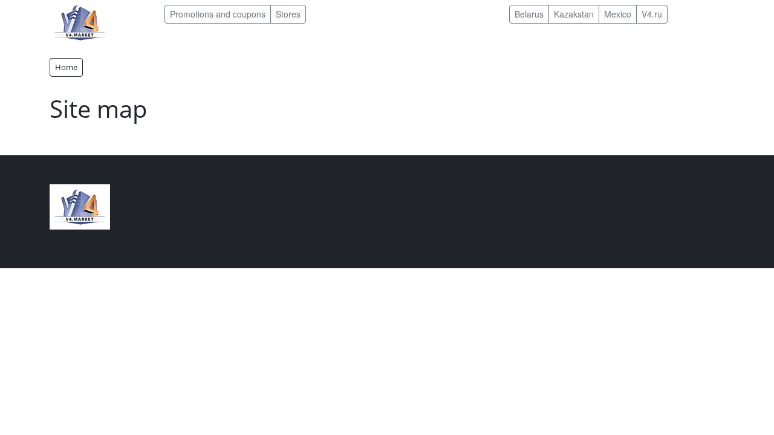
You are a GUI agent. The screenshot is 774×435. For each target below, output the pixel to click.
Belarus (529, 14)
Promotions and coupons (217, 14)
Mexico (617, 14)
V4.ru (652, 14)
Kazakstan (574, 14)
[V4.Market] (80, 21)
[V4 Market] (80, 206)
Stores (288, 14)
